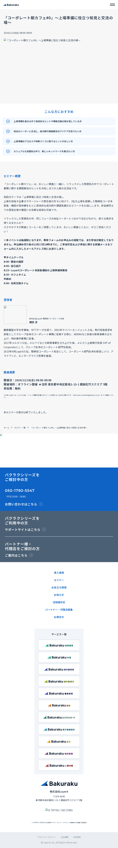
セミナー (59, 580)
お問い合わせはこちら (21, 504)
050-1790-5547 (20, 490)
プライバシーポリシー (46, 837)
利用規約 (77, 837)
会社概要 (64, 837)
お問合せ (59, 617)
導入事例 (59, 572)
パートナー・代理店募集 (59, 609)
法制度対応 (59, 602)
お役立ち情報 (59, 587)
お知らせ (59, 595)
